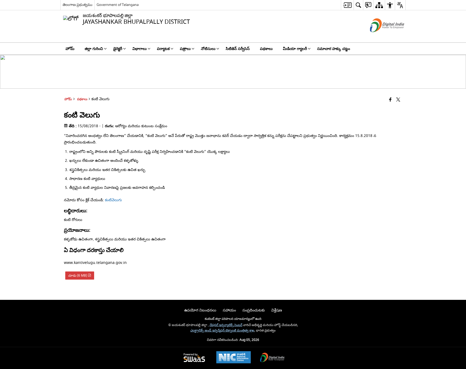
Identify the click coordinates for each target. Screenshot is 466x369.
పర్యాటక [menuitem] (163, 49)
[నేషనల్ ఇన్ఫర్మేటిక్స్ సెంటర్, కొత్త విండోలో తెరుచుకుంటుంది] (233, 358)
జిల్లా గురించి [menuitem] (94, 49)
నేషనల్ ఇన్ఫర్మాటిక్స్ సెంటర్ (226, 325)
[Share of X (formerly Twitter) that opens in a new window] (398, 100)
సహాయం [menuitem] (229, 310)
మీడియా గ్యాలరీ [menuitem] (295, 49)
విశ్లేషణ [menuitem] (276, 310)
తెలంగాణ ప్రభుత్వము (77, 4)
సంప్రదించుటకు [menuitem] (253, 310)
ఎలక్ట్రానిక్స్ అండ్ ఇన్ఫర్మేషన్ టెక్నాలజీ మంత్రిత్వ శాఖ (222, 330)
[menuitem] (347, 5)
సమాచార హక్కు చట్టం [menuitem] (333, 49)
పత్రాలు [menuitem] (185, 49)
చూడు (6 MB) (78, 275)
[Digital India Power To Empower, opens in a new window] (272, 358)
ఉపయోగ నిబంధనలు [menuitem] (200, 310)
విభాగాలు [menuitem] (139, 49)
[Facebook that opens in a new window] (390, 100)
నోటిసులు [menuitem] (208, 49)
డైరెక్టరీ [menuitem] (117, 49)
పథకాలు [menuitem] (266, 49)
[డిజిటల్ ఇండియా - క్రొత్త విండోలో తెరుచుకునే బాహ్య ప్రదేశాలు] (380, 37)
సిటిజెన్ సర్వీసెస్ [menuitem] (238, 49)
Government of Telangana (118, 4)
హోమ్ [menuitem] (70, 49)
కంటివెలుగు (113, 200)
